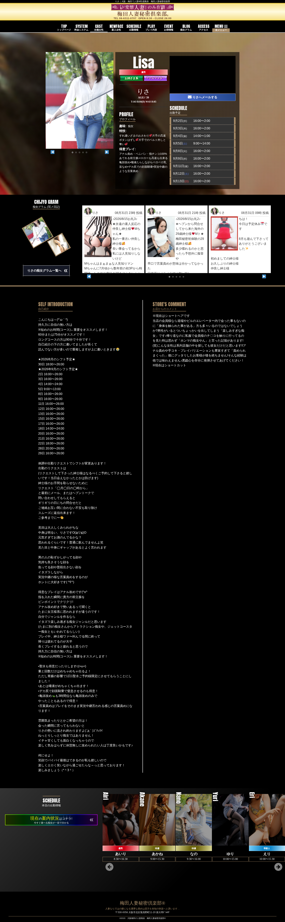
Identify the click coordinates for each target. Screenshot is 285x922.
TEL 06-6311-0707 (125, 18)
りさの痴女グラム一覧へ (47, 270)
